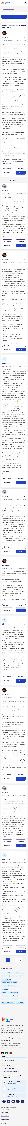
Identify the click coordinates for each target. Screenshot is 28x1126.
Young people (20, 1002)
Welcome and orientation (8, 1002)
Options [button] (26, 9)
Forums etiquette (9, 1068)
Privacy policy (5, 1119)
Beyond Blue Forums (5, 2)
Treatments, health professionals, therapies (13, 999)
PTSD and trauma (6, 979)
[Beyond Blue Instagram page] (13, 1102)
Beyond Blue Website (7, 1019)
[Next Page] (20, 960)
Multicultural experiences (17, 976)
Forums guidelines (9, 1060)
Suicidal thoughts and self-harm (10, 992)
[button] (4, 168)
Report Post (7, 172)
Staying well (5, 989)
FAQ (5, 1063)
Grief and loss (5, 976)
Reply (20, 172)
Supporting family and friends (9, 995)
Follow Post (21, 168)
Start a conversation (14, 16)
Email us (10, 1095)
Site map (3, 1123)
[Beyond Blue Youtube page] (8, 1102)
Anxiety (3, 972)
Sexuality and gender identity (9, 986)
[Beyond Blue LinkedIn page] (22, 1102)
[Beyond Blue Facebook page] (4, 1102)
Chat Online (11, 1088)
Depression (20, 972)
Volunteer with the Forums (11, 1071)
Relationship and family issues (9, 982)
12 (16, 960)
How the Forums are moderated (13, 1066)
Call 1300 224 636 (13, 1081)
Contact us (4, 1112)
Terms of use (5, 1116)
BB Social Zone (11, 972)
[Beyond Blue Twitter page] (18, 1102)
